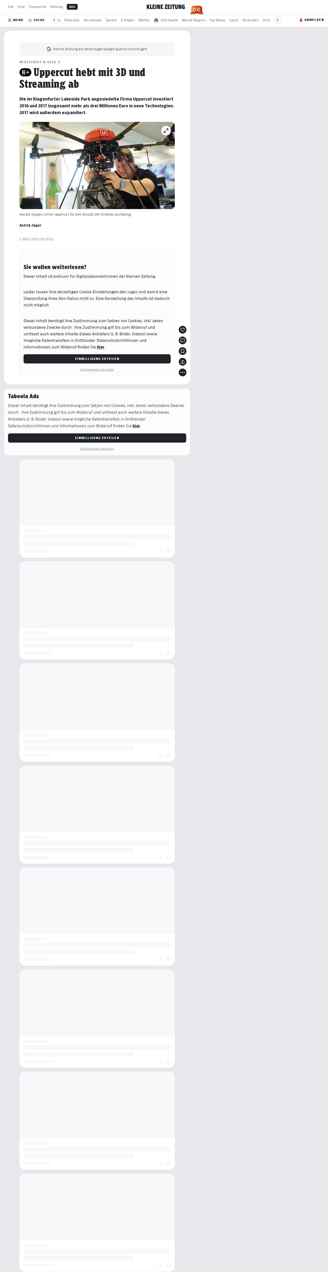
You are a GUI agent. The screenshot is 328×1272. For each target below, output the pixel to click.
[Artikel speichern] (182, 351)
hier (100, 347)
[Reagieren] (182, 330)
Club (11, 6)
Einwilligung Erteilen (97, 358)
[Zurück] (54, 20)
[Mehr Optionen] (182, 372)
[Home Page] (166, 6)
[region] (166, 20)
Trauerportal (37, 6)
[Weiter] (277, 20)
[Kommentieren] (182, 340)
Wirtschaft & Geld (38, 62)
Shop (21, 6)
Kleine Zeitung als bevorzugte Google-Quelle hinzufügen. (100, 49)
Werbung (56, 6)
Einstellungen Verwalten (97, 369)
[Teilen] (182, 362)
